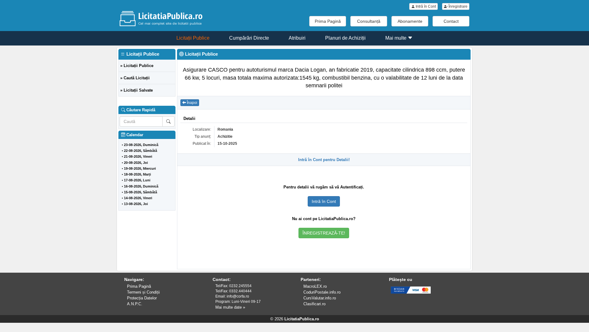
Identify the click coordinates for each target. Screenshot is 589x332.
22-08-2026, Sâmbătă (140, 150)
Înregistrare (458, 6)
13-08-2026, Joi (136, 204)
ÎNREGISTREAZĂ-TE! (323, 233)
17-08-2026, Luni (137, 180)
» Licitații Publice (136, 65)
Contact (451, 21)
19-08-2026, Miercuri (140, 168)
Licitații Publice (193, 38)
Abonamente (410, 21)
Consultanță (368, 21)
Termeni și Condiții (143, 292)
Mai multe (396, 38)
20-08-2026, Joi (136, 162)
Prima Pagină (328, 21)
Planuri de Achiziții (345, 38)
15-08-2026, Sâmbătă (140, 192)
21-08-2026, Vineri (138, 156)
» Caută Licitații (135, 78)
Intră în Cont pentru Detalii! (324, 159)
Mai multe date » (230, 307)
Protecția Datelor (142, 298)
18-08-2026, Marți (137, 174)
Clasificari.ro (314, 304)
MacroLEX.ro (315, 286)
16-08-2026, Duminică (141, 186)
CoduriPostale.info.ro (322, 292)
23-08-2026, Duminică (141, 145)
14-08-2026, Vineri (138, 198)
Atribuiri (297, 38)
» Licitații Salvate (136, 90)
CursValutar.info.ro (319, 298)
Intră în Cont (425, 6)
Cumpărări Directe (249, 38)
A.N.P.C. (134, 304)
